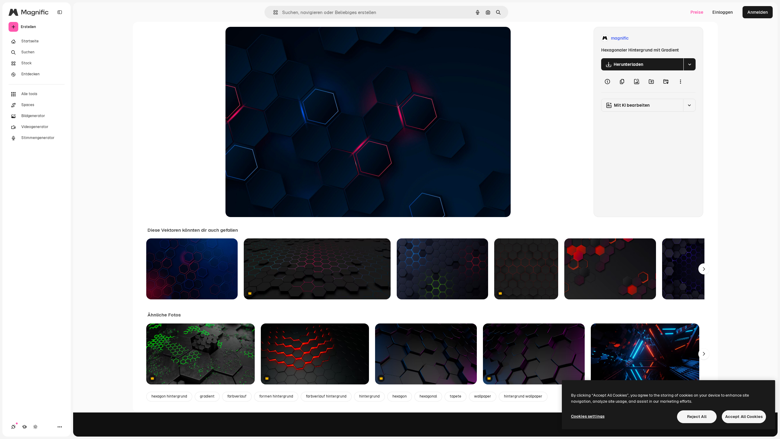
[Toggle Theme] (35, 427)
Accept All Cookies (744, 416)
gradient (207, 396)
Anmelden (757, 12)
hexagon (399, 396)
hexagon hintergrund (169, 396)
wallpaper (482, 396)
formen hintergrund (276, 396)
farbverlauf (236, 396)
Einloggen (722, 12)
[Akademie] (24, 427)
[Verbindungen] (13, 427)
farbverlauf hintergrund (326, 396)
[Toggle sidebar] (60, 12)
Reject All (697, 416)
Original (264, 38)
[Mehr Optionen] (680, 81)
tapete (455, 396)
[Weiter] (703, 268)
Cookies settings (587, 416)
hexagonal (428, 396)
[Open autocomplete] (273, 12)
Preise (696, 12)
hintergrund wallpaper (523, 396)
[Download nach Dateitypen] (689, 64)
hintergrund (369, 396)
